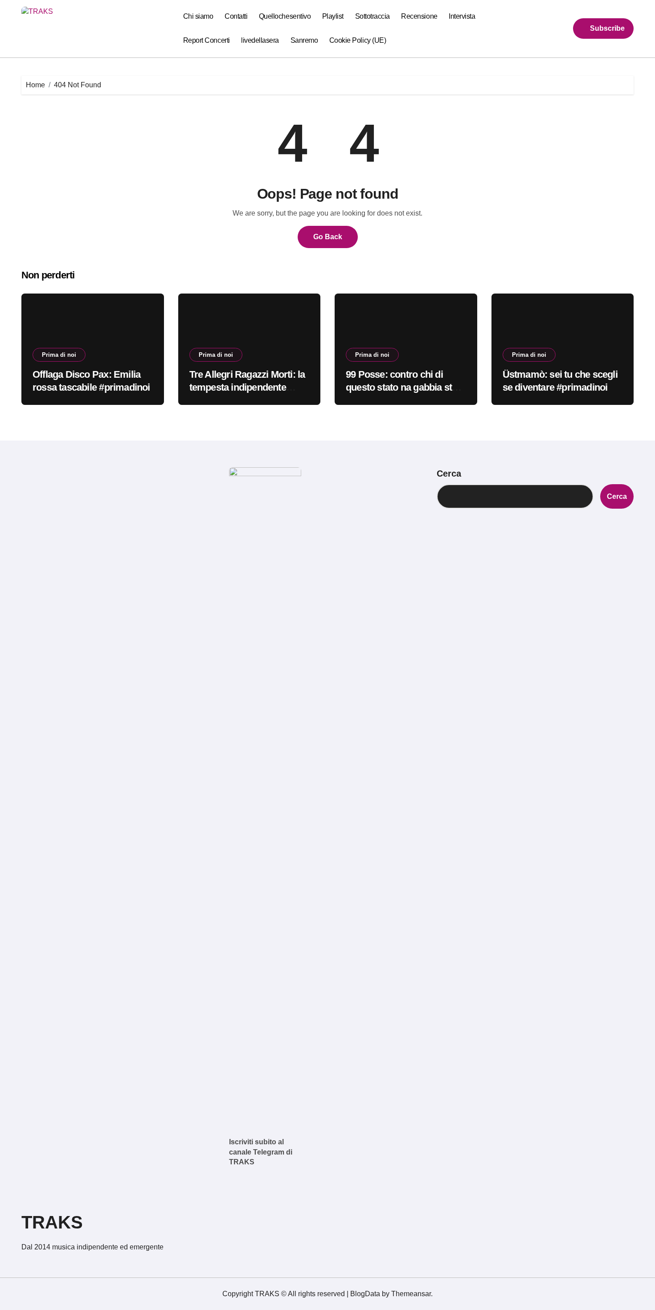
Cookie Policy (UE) (357, 40)
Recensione (419, 16)
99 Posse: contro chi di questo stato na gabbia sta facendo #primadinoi (401, 387)
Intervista (462, 16)
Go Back (327, 237)
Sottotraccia (372, 16)
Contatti (236, 16)
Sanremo (304, 40)
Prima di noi (59, 354)
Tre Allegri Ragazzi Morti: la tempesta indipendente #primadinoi (247, 387)
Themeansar (411, 1294)
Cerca (449, 473)
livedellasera (260, 40)
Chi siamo (198, 16)
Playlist (333, 16)
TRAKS (52, 1222)
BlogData (365, 1294)
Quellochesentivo (285, 16)
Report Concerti (206, 40)
